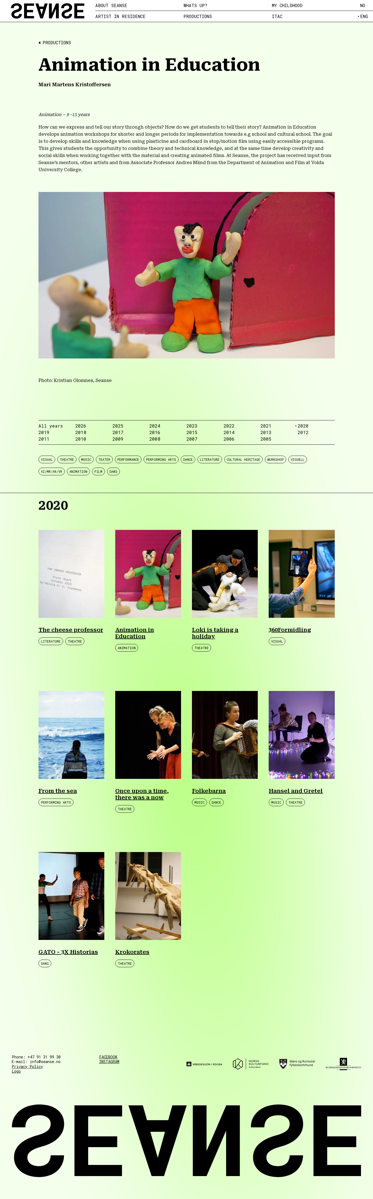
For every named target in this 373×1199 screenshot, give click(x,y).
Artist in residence (120, 16)
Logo (16, 1071)
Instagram (109, 1061)
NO (362, 5)
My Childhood (287, 5)
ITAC (277, 16)
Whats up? (195, 5)
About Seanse (111, 5)
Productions (197, 16)
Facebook (108, 1057)
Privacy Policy (27, 1066)
